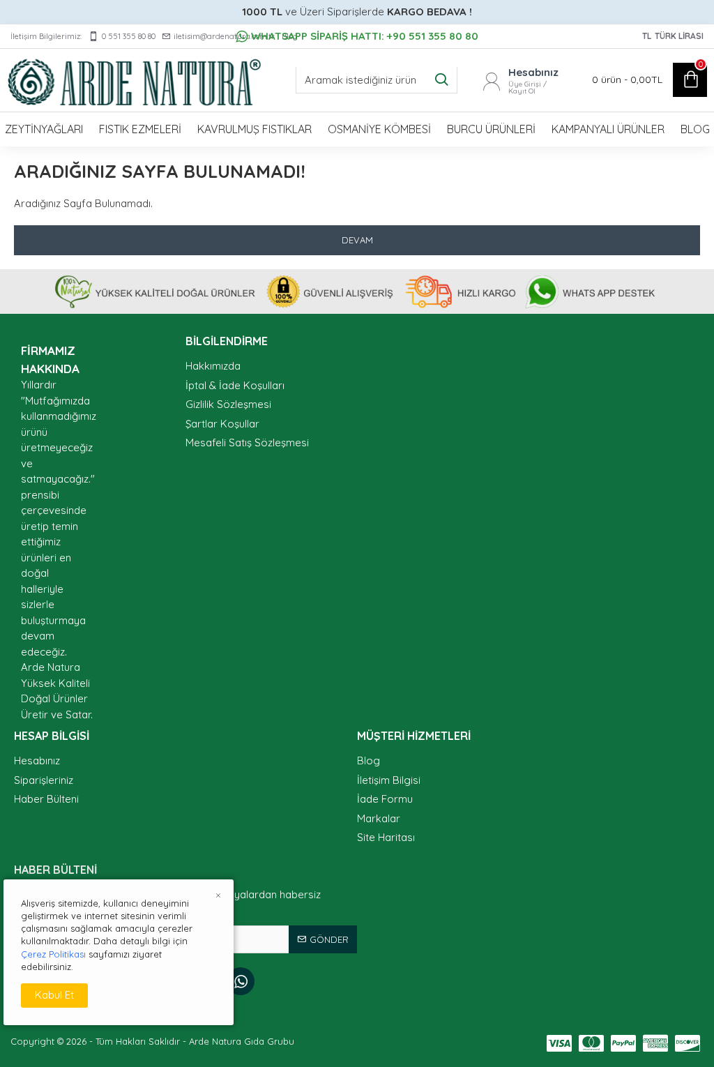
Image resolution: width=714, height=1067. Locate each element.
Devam (357, 239)
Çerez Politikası (53, 954)
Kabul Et (54, 994)
